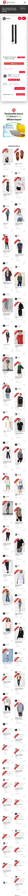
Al (24, 18)
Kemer (10, 68)
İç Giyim (21, 854)
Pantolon (6, 199)
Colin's (5, 68)
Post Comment (20, 88)
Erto (19, 266)
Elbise (21, 616)
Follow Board (20, 94)
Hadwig (7, 205)
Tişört (7, 176)
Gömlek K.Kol (18, 437)
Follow (22, 72)
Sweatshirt (6, 287)
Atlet (17, 409)
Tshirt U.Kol (6, 169)
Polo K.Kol (18, 260)
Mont (9, 606)
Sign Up (23, 8)
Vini (6, 175)
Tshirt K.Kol (18, 197)
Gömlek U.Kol (18, 382)
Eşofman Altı (6, 549)
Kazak (21, 319)
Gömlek (19, 389)
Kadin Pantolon (7, 318)
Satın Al (14, 63)
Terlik (21, 166)
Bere (7, 768)
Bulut (7, 262)
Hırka (9, 775)
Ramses (19, 203)
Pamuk (8, 18)
